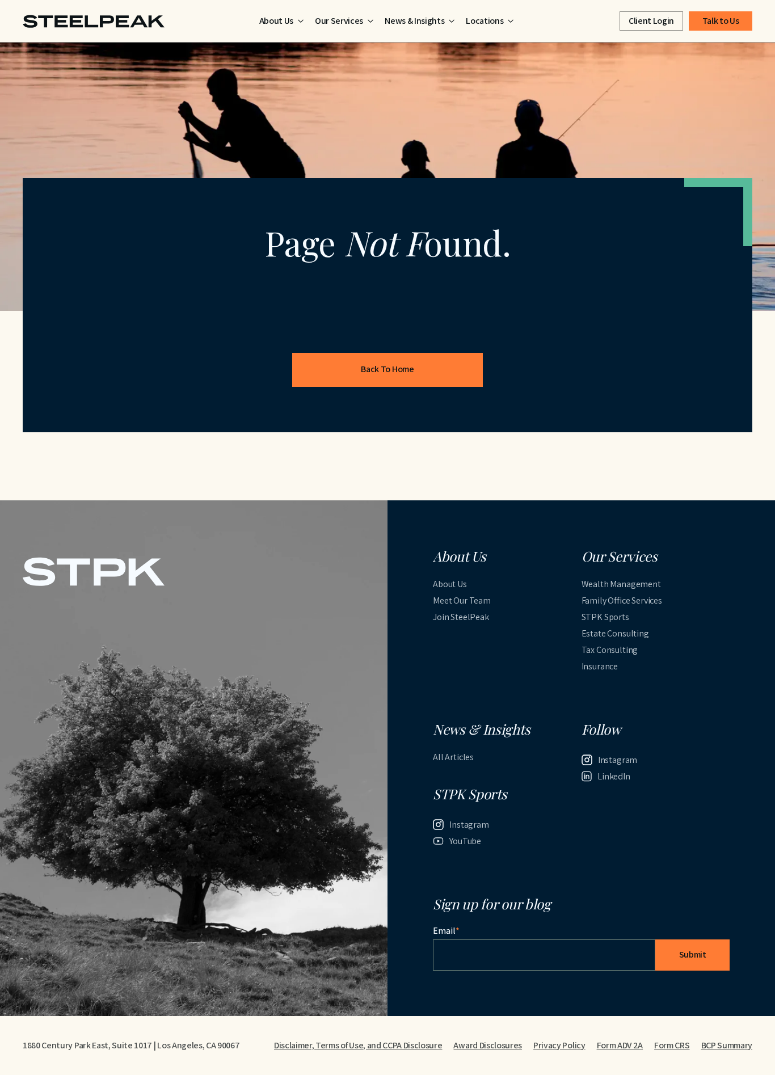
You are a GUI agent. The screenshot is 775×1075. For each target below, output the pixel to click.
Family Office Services (622, 600)
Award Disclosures (487, 1045)
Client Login (651, 21)
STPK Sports (605, 617)
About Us (450, 584)
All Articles (453, 757)
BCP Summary (726, 1045)
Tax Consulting (610, 650)
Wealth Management (621, 584)
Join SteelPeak (461, 617)
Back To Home (387, 369)
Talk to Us (720, 21)
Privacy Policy (559, 1045)
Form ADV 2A (620, 1045)
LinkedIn (613, 776)
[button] (281, 21)
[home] (94, 21)
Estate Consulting (615, 633)
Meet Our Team (462, 600)
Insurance (600, 666)
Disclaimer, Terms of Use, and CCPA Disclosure (358, 1045)
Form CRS (671, 1045)
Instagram (618, 760)
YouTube (465, 841)
